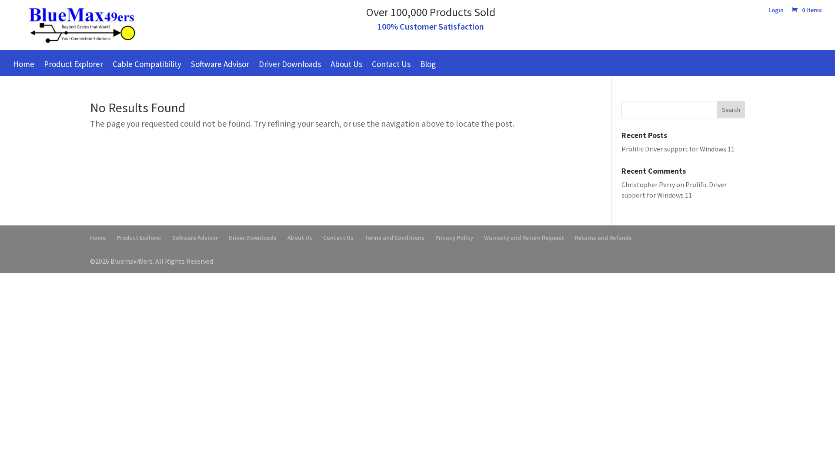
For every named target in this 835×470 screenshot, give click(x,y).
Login (776, 10)
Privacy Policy (454, 238)
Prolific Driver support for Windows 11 (678, 148)
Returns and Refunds (603, 238)
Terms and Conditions (394, 238)
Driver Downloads (290, 64)
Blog (428, 64)
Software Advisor (220, 64)
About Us (346, 64)
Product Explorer (73, 64)
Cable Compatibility (147, 64)
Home (23, 64)
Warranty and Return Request (524, 238)
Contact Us (391, 64)
